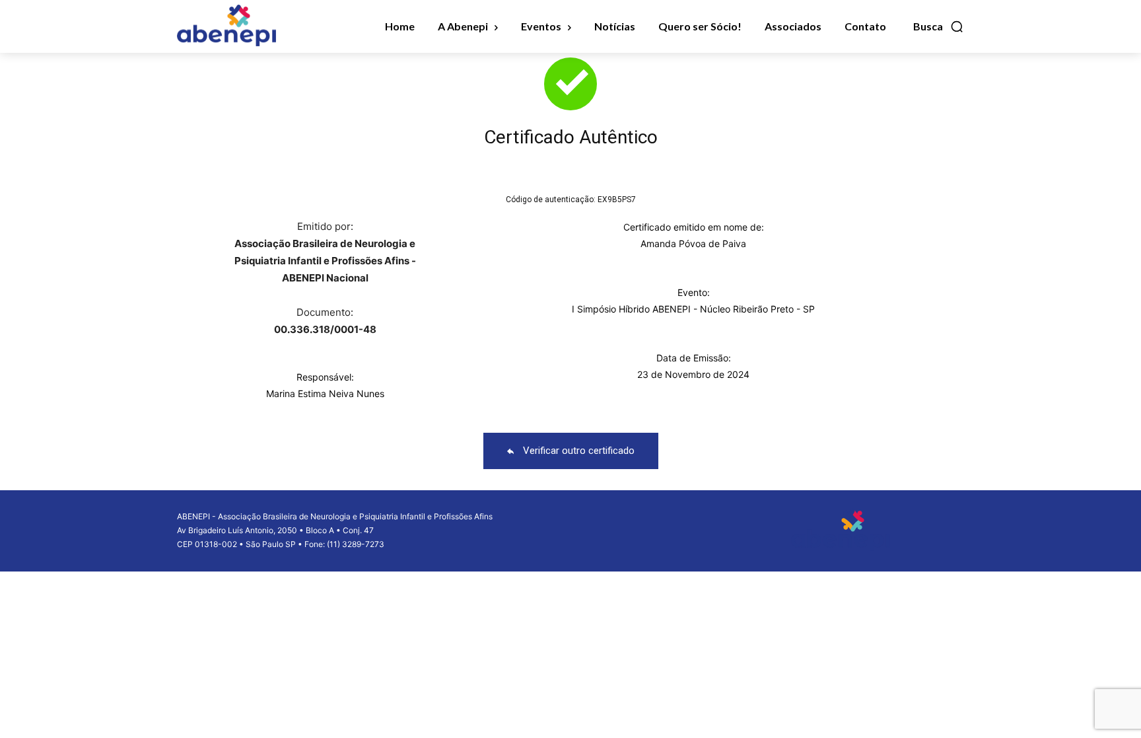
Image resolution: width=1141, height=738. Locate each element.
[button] (938, 26)
